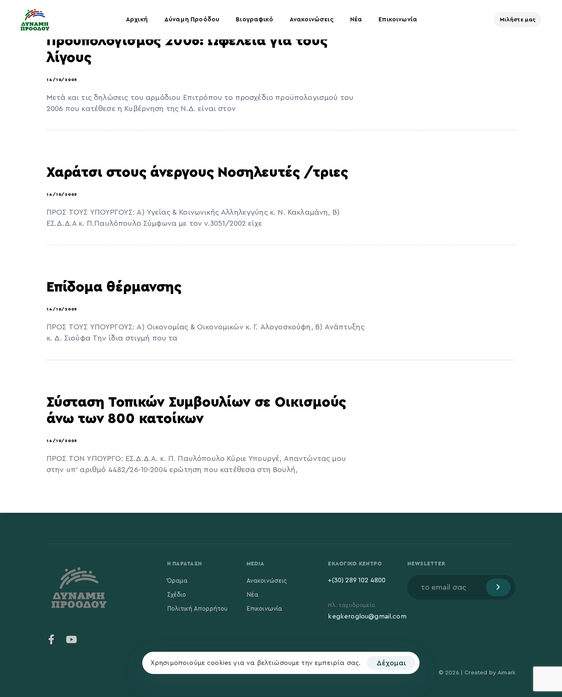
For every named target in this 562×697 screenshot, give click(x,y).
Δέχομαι (391, 663)
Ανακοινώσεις (312, 19)
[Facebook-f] (51, 639)
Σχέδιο (176, 595)
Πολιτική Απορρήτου (197, 609)
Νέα (356, 19)
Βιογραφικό (254, 19)
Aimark (506, 673)
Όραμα (177, 581)
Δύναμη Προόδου (191, 19)
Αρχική (137, 19)
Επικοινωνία (398, 19)
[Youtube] (71, 639)
